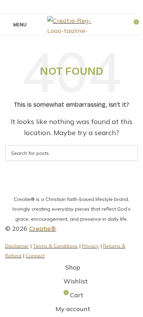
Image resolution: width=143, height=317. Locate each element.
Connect (35, 256)
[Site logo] (71, 24)
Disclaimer (17, 246)
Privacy (90, 246)
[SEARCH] (130, 153)
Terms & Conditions (55, 246)
